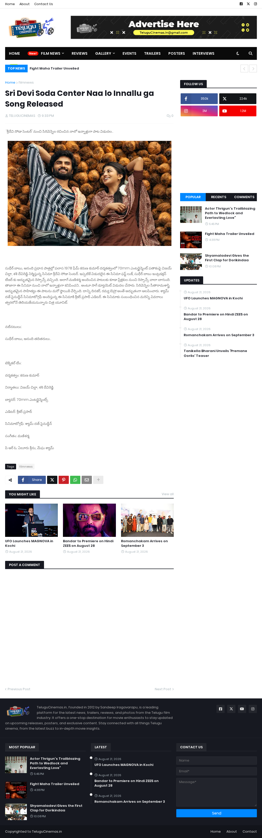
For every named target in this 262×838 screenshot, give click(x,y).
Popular (193, 197)
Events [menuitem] (129, 53)
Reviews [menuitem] (80, 53)
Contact (250, 831)
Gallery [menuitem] (103, 53)
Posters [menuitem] (176, 53)
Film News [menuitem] (50, 53)
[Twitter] (52, 480)
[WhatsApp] (75, 480)
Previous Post (19, 689)
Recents (218, 197)
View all (168, 494)
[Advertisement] (218, 155)
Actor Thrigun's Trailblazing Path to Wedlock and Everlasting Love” (230, 213)
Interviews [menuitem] (203, 53)
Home (10, 4)
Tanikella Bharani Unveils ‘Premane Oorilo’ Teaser (215, 353)
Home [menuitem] (14, 53)
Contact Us (43, 4)
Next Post (163, 689)
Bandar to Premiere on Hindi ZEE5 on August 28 (88, 543)
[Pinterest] (64, 480)
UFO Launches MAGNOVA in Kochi (29, 543)
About (24, 4)
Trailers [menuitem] (152, 53)
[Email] (87, 480)
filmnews (26, 82)
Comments (244, 197)
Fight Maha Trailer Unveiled (54, 68)
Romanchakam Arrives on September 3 (144, 543)
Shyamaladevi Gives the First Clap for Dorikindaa (227, 258)
